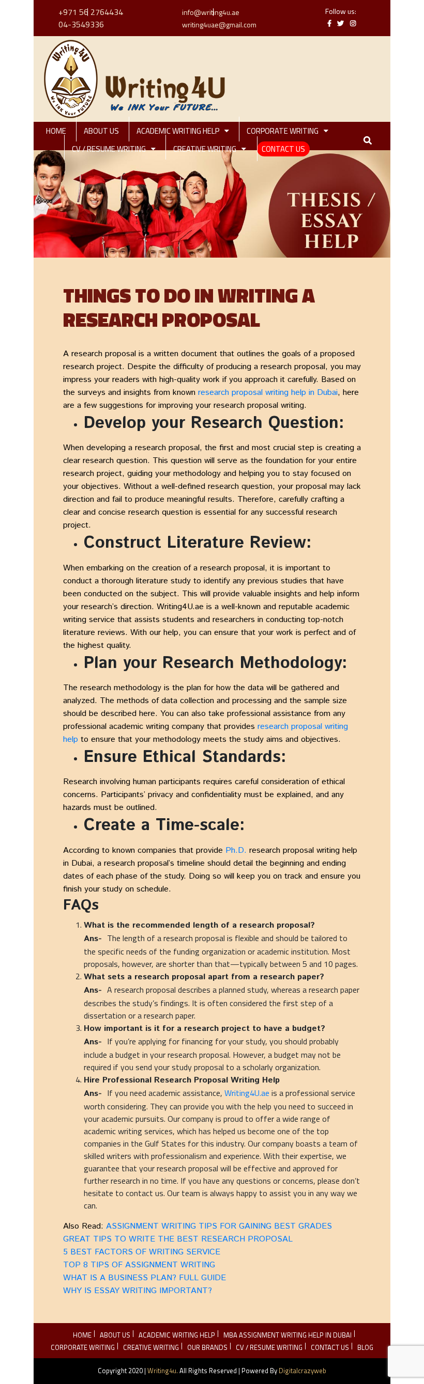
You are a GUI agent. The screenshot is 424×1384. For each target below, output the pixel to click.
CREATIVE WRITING (204, 149)
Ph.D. (237, 850)
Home (56, 131)
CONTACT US (283, 149)
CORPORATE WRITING (283, 131)
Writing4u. (162, 1370)
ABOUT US (101, 131)
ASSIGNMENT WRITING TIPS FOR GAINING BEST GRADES (219, 1226)
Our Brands (207, 1347)
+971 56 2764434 (90, 12)
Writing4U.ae (246, 1093)
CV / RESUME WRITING (109, 149)
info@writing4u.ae (210, 12)
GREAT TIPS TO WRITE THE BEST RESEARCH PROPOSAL (178, 1239)
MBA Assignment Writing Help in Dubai (287, 1335)
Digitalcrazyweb (302, 1370)
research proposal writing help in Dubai (268, 393)
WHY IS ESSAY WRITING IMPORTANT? (139, 1291)
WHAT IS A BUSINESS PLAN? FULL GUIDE (146, 1278)
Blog (365, 1347)
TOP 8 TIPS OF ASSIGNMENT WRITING (140, 1265)
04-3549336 (81, 24)
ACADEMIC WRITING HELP (178, 131)
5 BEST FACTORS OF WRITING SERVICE (141, 1252)
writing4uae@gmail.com (219, 24)
